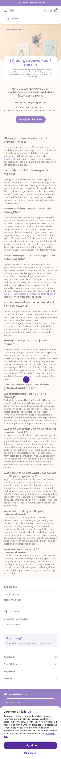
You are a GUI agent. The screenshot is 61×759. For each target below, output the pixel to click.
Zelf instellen (30, 753)
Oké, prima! (30, 745)
